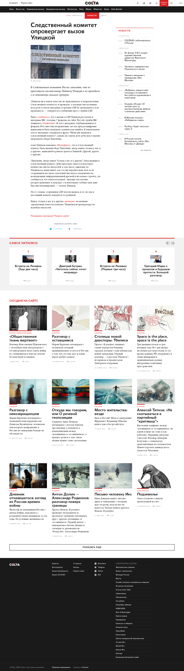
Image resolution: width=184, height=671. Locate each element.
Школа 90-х (120, 650)
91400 (112, 515)
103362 (72, 445)
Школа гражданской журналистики (130, 638)
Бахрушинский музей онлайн (127, 657)
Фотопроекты (57, 567)
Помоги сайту (26, 3)
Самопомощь (121, 593)
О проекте (13, 3)
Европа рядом (121, 616)
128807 (158, 506)
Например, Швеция (123, 605)
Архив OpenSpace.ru (60, 571)
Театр (81, 9)
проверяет (70, 201)
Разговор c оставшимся (62, 338)
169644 (156, 281)
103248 (72, 361)
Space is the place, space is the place (152, 338)
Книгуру (119, 653)
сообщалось (43, 117)
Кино (11, 9)
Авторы (76, 567)
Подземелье (147, 494)
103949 (30, 438)
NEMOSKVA (120, 608)
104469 (113, 429)
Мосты (118, 578)
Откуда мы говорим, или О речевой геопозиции (69, 414)
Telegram (101, 567)
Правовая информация (61, 667)
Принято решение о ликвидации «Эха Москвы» (135, 78)
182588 (71, 281)
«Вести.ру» (37, 81)
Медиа (88, 9)
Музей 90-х (120, 646)
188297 (28, 281)
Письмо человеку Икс (113, 494)
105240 (155, 455)
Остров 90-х (120, 642)
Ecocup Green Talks (123, 590)
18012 (27, 361)
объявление (48, 123)
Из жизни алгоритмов (124, 586)
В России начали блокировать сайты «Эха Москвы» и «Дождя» (137, 141)
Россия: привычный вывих (20, 333)
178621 (113, 281)
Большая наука (122, 627)
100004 (115, 368)
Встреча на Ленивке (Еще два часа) (28, 268)
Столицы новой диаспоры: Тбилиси (111, 338)
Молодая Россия (122, 575)
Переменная (121, 620)
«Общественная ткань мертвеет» (23, 338)
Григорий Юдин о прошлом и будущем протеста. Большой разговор (156, 271)
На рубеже (120, 601)
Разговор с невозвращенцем (24, 412)
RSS (99, 575)
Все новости (146, 150)
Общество (98, 9)
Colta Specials (116, 9)
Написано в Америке (124, 623)
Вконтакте (102, 563)
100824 (158, 371)
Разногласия (121, 635)
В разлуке (56, 333)
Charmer (85, 667)
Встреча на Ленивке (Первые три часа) (113, 268)
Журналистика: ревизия (125, 567)
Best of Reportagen (123, 612)
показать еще (92, 547)
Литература (72, 9)
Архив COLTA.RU (58, 575)
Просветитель (121, 597)
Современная (35, 9)
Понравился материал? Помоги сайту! (50, 216)
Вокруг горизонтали (124, 571)
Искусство (20, 9)
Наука (106, 9)
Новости (92, 15)
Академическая (55, 9)
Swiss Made (120, 631)
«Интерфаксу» (63, 145)
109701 (70, 536)
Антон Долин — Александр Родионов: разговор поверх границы (70, 500)
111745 (28, 523)
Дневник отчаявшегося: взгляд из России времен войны (27, 500)
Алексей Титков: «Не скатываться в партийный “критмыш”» (154, 415)
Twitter (100, 571)
